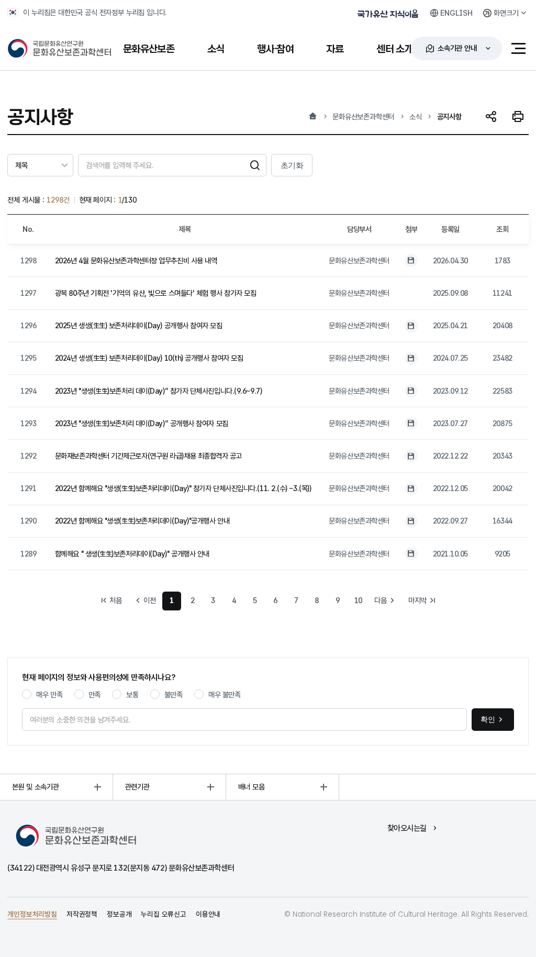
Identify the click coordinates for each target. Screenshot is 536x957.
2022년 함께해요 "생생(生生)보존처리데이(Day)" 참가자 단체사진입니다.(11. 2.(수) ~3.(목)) (183, 488)
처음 (115, 600)
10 (358, 600)
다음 (380, 600)
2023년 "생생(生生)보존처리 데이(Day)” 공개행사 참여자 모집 (141, 423)
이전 (149, 600)
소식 (415, 116)
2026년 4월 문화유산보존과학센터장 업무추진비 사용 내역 (136, 260)
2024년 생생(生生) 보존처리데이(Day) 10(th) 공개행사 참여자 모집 (149, 357)
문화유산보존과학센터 (363, 116)
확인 (488, 719)
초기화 (292, 165)
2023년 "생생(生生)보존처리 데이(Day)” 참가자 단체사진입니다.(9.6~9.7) (158, 390)
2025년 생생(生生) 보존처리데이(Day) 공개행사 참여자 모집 (138, 325)
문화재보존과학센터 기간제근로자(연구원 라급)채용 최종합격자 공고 (148, 455)
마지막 (417, 600)
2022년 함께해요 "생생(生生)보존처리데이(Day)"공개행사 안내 (142, 520)
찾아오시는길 (407, 828)
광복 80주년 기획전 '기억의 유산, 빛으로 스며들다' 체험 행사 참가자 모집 (155, 292)
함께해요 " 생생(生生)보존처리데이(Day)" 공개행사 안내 (132, 553)
